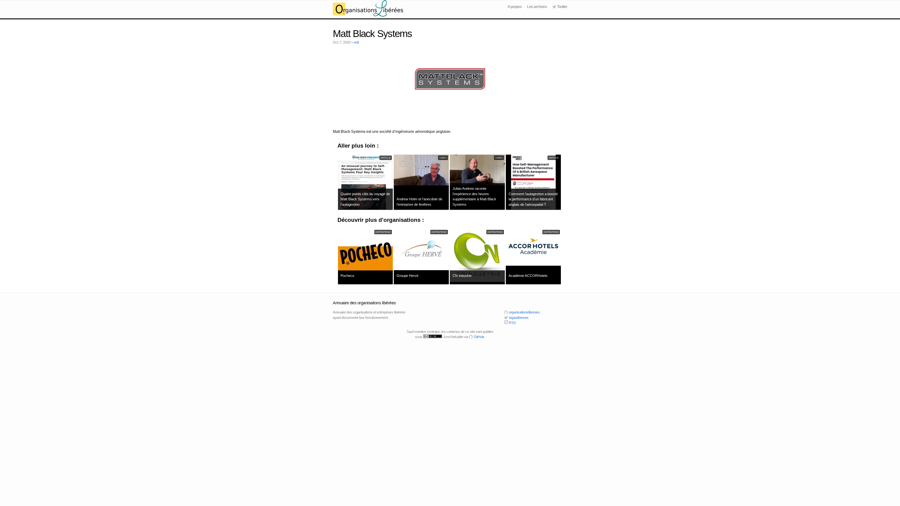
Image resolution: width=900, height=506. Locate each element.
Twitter (562, 7)
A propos (514, 7)
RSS (512, 323)
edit (356, 42)
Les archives (537, 7)
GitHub (478, 337)
